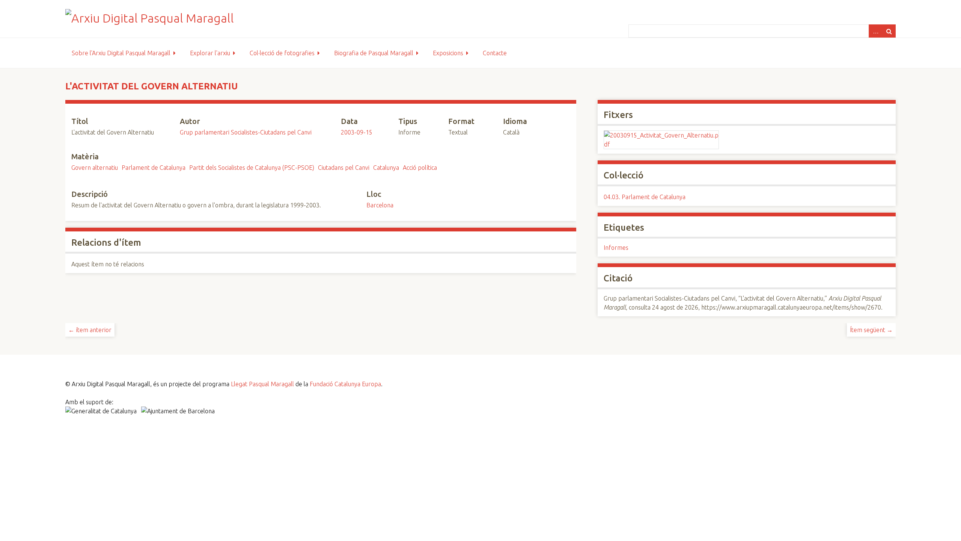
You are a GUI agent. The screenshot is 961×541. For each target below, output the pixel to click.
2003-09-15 (356, 132)
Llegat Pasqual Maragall (262, 384)
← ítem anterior (89, 329)
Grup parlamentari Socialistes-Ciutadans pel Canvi (246, 132)
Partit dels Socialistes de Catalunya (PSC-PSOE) (251, 167)
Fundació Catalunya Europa (345, 384)
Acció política (420, 167)
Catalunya (386, 167)
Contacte (495, 53)
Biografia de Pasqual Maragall (373, 53)
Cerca (889, 31)
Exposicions (448, 53)
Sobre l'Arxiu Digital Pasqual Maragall (121, 53)
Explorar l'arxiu (210, 53)
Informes (616, 247)
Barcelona (379, 205)
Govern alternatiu (94, 167)
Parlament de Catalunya (153, 167)
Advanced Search (875, 31)
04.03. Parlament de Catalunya (644, 196)
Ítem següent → (871, 329)
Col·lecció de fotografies (282, 53)
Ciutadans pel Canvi (343, 167)
